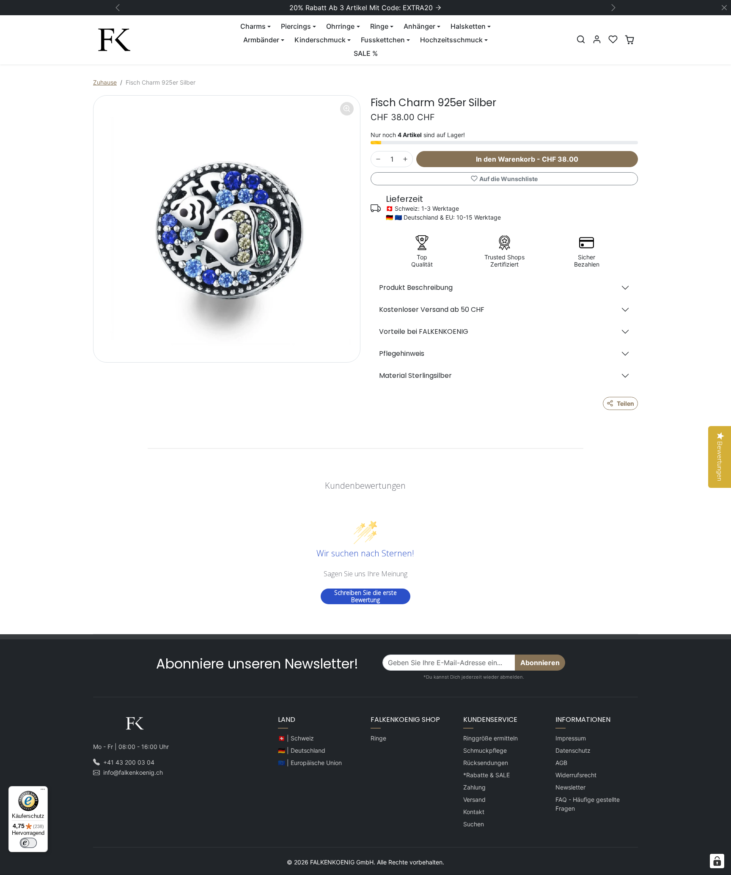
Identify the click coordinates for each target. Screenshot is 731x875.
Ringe (378, 738)
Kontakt (473, 811)
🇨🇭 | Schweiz (296, 738)
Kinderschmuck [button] (320, 40)
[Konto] (597, 39)
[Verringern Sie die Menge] (378, 159)
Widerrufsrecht (575, 775)
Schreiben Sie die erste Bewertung (365, 596)
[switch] (28, 843)
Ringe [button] (379, 26)
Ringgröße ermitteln (490, 738)
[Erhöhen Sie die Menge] (405, 159)
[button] (581, 39)
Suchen (473, 824)
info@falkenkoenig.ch (133, 772)
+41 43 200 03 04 (128, 762)
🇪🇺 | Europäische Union (310, 762)
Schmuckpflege (485, 750)
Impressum (570, 738)
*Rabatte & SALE (486, 775)
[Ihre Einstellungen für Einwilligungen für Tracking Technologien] (717, 861)
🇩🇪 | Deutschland (301, 750)
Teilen (625, 403)
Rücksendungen (485, 762)
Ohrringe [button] (340, 26)
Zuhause (105, 82)
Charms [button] (253, 26)
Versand (474, 799)
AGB (561, 762)
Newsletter (570, 787)
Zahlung (474, 787)
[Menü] (43, 791)
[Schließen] (724, 8)
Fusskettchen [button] (383, 40)
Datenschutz (573, 750)
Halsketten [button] (468, 26)
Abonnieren (540, 662)
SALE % (366, 53)
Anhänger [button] (419, 26)
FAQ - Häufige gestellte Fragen (587, 804)
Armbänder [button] (261, 40)
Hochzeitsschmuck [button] (451, 40)
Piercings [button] (296, 26)
